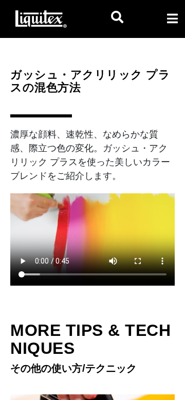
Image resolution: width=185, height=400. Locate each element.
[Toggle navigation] (172, 18)
